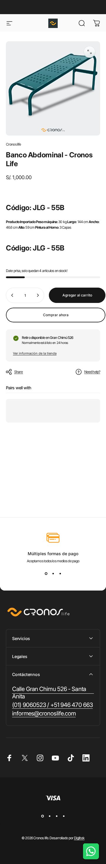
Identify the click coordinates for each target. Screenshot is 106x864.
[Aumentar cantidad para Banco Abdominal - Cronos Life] (38, 295)
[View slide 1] (45, 573)
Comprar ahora (56, 315)
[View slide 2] (53, 573)
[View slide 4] (63, 816)
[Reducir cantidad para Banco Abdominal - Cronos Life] (12, 295)
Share (18, 372)
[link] (53, 692)
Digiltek (79, 838)
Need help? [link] (92, 372)
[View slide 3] (60, 573)
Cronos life (13, 144)
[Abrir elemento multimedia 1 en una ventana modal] (89, 52)
